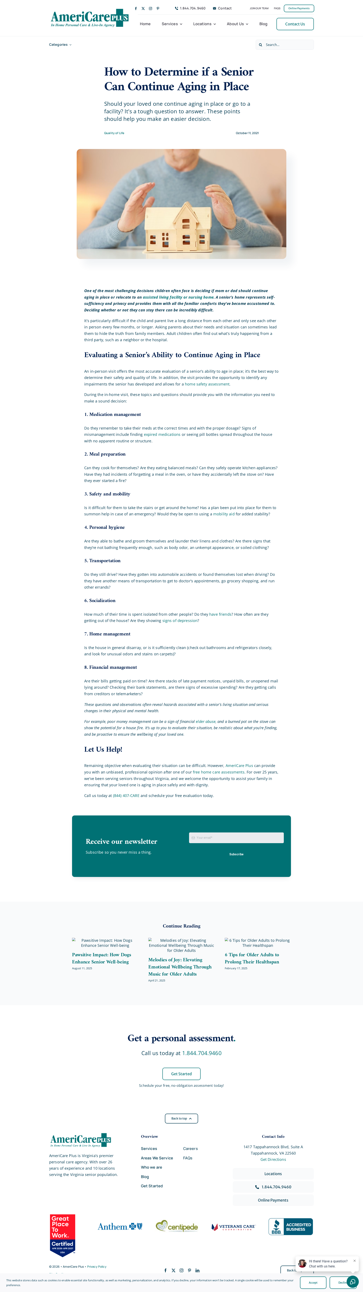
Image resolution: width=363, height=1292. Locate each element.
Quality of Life (114, 133)
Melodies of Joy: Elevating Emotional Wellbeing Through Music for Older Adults (180, 967)
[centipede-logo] (177, 1221)
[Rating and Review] (67, 1235)
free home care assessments (219, 772)
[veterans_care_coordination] (234, 1225)
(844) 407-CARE (126, 795)
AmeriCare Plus (239, 765)
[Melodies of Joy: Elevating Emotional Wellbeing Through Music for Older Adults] (181, 945)
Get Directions (273, 1159)
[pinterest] (157, 8)
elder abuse (206, 721)
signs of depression (180, 620)
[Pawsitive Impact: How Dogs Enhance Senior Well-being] (105, 943)
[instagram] (150, 8)
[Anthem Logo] (120, 1221)
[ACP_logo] (89, 9)
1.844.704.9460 (202, 1053)
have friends (220, 614)
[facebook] (135, 8)
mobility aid (224, 513)
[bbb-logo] (290, 1220)
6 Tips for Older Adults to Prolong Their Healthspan (252, 959)
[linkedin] (197, 1270)
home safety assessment (207, 384)
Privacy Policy (97, 1266)
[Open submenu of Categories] (69, 44)
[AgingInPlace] (80, 1133)
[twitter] (143, 8)
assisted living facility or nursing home (178, 297)
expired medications (162, 434)
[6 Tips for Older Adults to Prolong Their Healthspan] (258, 943)
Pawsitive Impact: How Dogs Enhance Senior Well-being (101, 959)
